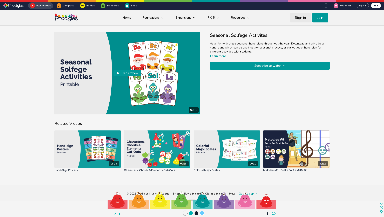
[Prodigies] (13, 5)
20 (274, 213)
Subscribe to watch (267, 66)
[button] (117, 200)
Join (376, 5)
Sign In (363, 5)
